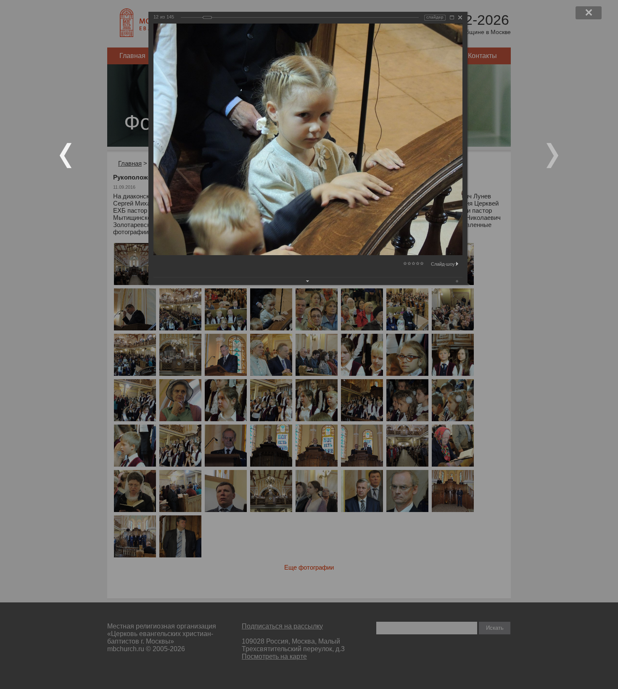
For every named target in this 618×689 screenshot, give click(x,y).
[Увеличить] (452, 17)
